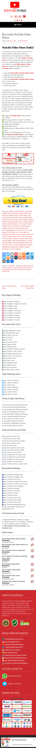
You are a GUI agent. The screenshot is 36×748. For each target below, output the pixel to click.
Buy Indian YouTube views (13, 267)
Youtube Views (11, 266)
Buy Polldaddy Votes (10, 363)
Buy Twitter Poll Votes (11, 389)
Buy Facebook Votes (10, 342)
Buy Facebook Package (11, 488)
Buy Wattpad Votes (10, 347)
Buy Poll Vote (8, 337)
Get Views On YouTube (19, 226)
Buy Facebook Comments (12, 497)
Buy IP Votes (8, 340)
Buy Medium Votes (10, 358)
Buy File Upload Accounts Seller (14, 448)
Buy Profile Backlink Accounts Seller (15, 464)
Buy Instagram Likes (10, 306)
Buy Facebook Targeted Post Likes (15, 481)
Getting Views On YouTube (14, 230)
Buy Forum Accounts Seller (13, 452)
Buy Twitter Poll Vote (11, 335)
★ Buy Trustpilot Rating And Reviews (14, 416)
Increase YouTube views (20, 238)
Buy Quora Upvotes (10, 367)
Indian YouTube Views (15, 134)
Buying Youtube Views (15, 222)
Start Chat (18, 676)
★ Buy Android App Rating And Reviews (15, 405)
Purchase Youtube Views (20, 243)
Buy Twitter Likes (9, 385)
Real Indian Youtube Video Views (22, 79)
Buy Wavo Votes (9, 360)
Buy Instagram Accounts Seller (14, 459)
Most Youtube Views (19, 241)
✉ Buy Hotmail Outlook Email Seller (13, 441)
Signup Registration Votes (12, 331)
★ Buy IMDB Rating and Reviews (12, 421)
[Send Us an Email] (15, 20)
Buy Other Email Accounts (11, 443)
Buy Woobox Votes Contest (13, 351)
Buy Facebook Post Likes (12, 479)
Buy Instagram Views (11, 308)
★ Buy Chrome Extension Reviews (13, 419)
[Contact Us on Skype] (17, 20)
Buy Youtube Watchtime (19, 741)
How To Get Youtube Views (21, 234)
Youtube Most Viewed (16, 247)
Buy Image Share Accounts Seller (14, 457)
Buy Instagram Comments (12, 311)
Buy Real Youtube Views (20, 213)
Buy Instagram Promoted (12, 317)
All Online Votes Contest (12, 370)
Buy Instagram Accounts (12, 320)
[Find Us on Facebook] (19, 20)
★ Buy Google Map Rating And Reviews (15, 409)
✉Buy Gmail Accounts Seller (11, 436)
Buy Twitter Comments (11, 380)
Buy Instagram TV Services (12, 313)
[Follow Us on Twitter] (21, 20)
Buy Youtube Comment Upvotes (14, 349)
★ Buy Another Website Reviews (12, 425)
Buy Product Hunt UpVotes (12, 356)
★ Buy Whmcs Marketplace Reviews (14, 423)
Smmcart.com (7, 528)
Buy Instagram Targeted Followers (15, 304)
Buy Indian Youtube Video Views (22, 73)
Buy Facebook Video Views (12, 500)
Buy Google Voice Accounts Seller (15, 455)
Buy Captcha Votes (10, 344)
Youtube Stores (23, 41)
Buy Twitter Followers (11, 383)
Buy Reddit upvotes (10, 365)
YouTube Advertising (19, 245)
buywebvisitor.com (8, 509)
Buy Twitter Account (10, 394)
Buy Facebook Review (11, 493)
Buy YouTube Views (21, 215)
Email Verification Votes (11, 333)
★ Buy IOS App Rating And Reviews (13, 412)
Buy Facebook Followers (12, 491)
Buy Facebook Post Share (12, 502)
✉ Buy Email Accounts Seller (11, 439)
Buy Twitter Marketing (11, 387)
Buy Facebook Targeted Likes (13, 477)
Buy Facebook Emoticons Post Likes (16, 484)
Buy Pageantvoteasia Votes (13, 353)
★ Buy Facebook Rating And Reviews (14, 407)
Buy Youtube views (25, 267)
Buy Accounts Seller (10, 445)
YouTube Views (15, 116)
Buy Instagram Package (11, 315)
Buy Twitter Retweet (10, 392)
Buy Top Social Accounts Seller (14, 450)
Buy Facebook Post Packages (13, 486)
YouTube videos (19, 64)
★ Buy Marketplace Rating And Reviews (15, 414)
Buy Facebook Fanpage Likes (13, 475)
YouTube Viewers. (15, 249)
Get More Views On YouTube (15, 224)
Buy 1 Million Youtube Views (15, 211)
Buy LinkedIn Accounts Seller (13, 461)
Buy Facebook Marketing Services (15, 504)
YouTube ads (6, 68)
